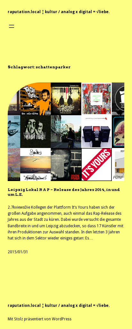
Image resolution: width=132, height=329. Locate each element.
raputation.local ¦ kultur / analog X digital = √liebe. (59, 12)
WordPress (61, 319)
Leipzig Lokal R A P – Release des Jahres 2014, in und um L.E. (64, 191)
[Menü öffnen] (11, 26)
